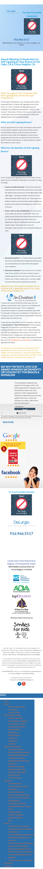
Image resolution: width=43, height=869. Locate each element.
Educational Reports (15, 818)
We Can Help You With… (13, 715)
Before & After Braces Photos (19, 795)
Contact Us (8, 866)
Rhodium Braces (14, 735)
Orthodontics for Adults (17, 724)
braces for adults (9, 652)
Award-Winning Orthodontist (19, 752)
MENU (3, 694)
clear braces (12, 654)
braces (20, 663)
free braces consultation (31, 671)
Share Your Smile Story (16, 792)
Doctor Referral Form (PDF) (18, 786)
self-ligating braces (23, 654)
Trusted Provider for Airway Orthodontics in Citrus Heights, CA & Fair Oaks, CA (20, 829)
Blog (10, 820)
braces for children (32, 650)
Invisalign (36, 654)
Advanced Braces (14, 729)
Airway (6, 823)
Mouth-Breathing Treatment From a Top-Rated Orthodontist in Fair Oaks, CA (21, 837)
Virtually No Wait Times (17, 769)
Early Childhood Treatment (18, 721)
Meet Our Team (14, 712)
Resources (8, 781)
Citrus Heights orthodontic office (22, 673)
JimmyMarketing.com (25, 680)
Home (6, 701)
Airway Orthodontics (15, 718)
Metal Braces (13, 732)
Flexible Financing (14, 778)
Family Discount (14, 775)
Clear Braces (13, 738)
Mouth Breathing (14, 812)
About (6, 704)
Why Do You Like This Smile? (18, 798)
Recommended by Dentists (18, 755)
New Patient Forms (15, 783)
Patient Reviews (14, 801)
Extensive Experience (15, 749)
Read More (8, 422)
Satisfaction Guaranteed (17, 772)
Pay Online (8, 863)
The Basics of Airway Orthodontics (21, 860)
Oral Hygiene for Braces (17, 803)
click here (26, 340)
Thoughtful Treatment (16, 758)
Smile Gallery (13, 789)
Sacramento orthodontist (27, 661)
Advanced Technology (16, 766)
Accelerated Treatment (16, 727)
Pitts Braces (12, 741)
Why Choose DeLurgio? (12, 747)
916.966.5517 (21, 39)
